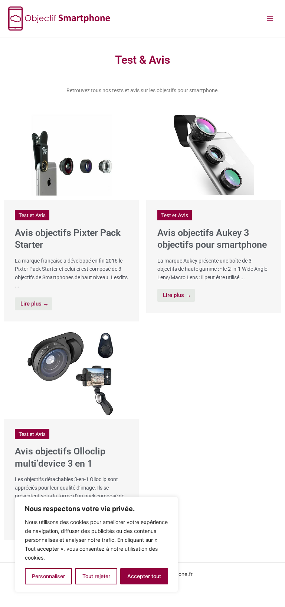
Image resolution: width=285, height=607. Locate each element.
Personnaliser (48, 576)
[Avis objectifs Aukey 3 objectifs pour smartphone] (213, 154)
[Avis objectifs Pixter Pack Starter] (71, 154)
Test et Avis (32, 215)
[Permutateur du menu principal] (270, 18)
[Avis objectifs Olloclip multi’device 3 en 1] (71, 373)
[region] (96, 544)
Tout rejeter (96, 576)
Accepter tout (144, 576)
